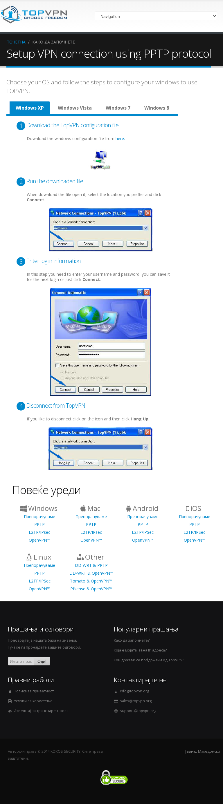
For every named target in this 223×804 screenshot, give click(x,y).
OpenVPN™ (39, 540)
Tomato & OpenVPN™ (91, 581)
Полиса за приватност (34, 691)
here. (120, 138)
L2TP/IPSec (143, 532)
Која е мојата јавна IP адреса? (140, 650)
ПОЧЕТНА (16, 42)
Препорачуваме (39, 516)
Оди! (41, 661)
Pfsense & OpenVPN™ (91, 588)
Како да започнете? (132, 640)
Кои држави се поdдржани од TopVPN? (149, 660)
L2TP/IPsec (39, 532)
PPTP (39, 524)
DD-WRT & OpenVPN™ (91, 573)
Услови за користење (33, 700)
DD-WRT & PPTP (91, 565)
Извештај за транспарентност (41, 710)
